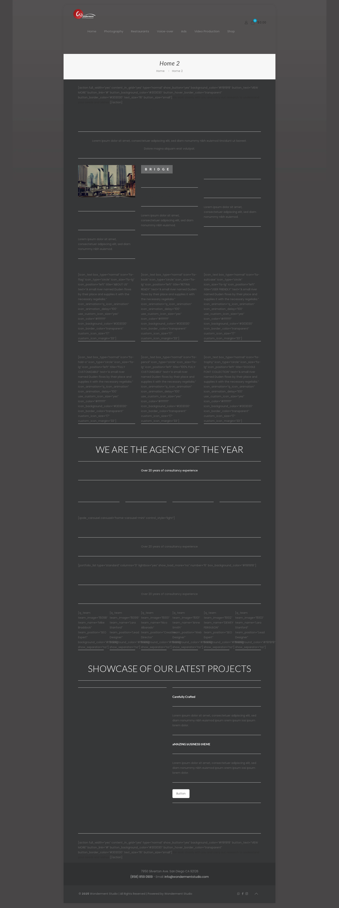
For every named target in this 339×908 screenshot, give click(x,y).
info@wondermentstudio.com (187, 877)
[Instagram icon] (246, 894)
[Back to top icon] (256, 894)
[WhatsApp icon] (238, 894)
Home (160, 71)
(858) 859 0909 (141, 877)
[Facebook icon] (242, 894)
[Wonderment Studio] (85, 14)
